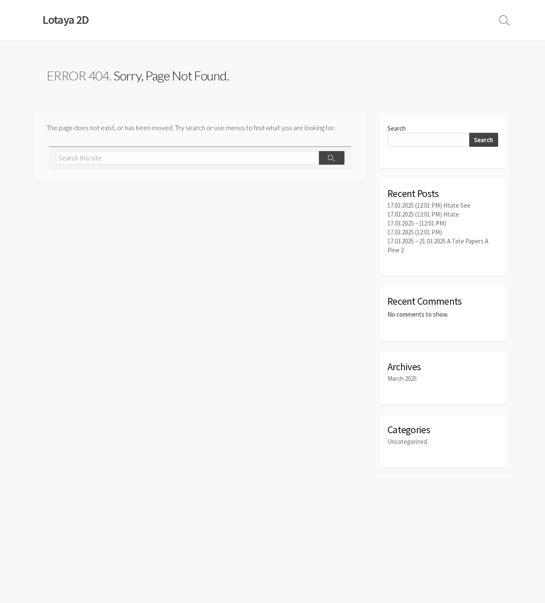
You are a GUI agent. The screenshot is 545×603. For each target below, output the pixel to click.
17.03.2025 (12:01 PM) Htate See (428, 205)
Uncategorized (407, 441)
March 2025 (402, 378)
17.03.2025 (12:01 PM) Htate (423, 214)
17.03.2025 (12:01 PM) (414, 232)
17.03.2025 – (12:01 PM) (416, 223)
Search (396, 128)
